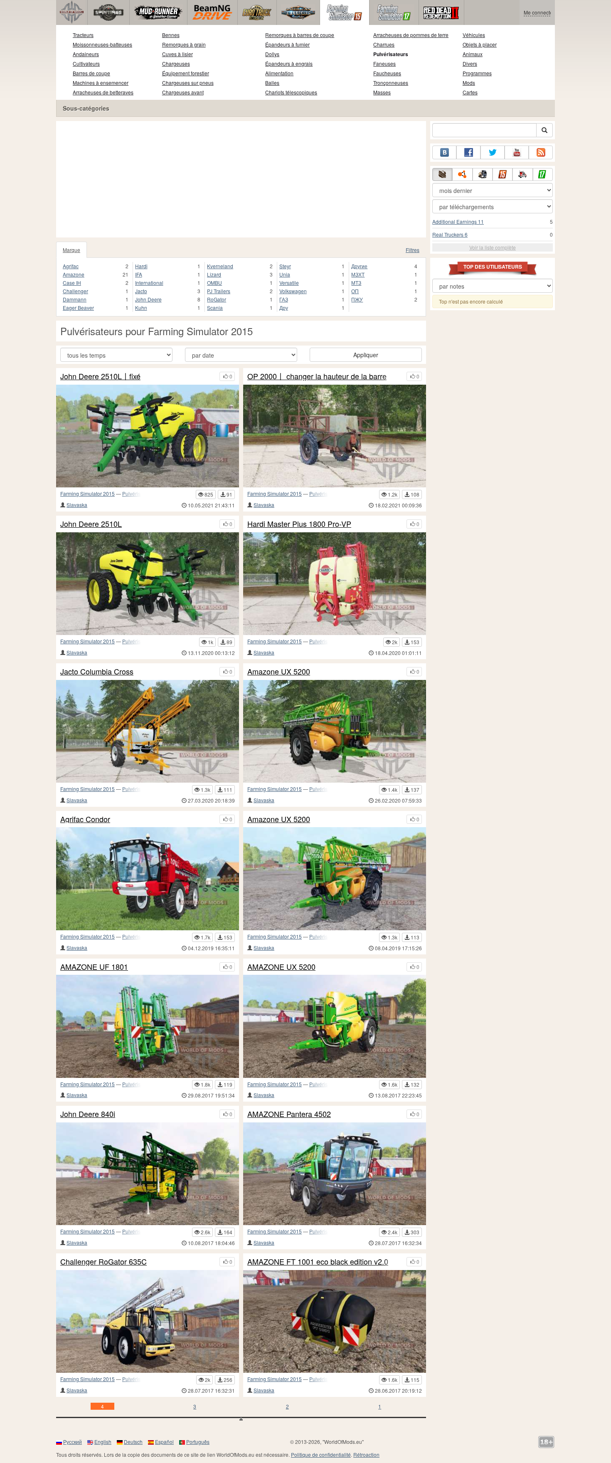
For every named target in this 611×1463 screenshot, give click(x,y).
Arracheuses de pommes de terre (410, 34)
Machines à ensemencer (100, 82)
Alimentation (279, 73)
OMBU (214, 282)
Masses (382, 92)
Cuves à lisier (177, 53)
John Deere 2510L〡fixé (100, 376)
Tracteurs (83, 34)
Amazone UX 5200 (278, 671)
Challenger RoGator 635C (103, 1262)
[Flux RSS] (541, 152)
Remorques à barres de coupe (299, 34)
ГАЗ (283, 299)
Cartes (470, 92)
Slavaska (77, 504)
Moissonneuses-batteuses (102, 44)
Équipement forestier (185, 73)
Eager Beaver (78, 307)
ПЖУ (357, 299)
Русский (72, 1441)
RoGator (216, 299)
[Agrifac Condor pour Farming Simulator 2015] (147, 878)
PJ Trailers (218, 290)
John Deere (148, 299)
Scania (215, 307)
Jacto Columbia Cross (96, 671)
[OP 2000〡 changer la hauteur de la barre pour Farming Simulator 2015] (334, 436)
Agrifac (71, 265)
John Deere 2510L (91, 524)
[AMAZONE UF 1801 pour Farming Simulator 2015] (147, 1026)
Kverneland (220, 265)
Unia (284, 274)
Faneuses (384, 63)
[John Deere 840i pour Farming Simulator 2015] (147, 1173)
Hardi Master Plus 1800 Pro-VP (299, 524)
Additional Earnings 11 (458, 221)
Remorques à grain (184, 44)
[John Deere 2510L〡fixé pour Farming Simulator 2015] (147, 436)
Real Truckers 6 (450, 234)
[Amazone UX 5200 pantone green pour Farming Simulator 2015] (334, 731)
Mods (469, 82)
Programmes (477, 73)
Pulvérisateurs (390, 54)
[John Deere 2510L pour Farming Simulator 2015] (147, 583)
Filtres (412, 249)
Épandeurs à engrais (289, 63)
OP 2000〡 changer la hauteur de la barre (317, 376)
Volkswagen (293, 290)
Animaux (473, 53)
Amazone (73, 274)
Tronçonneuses (390, 82)
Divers (470, 63)
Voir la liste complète (492, 247)
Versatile (289, 282)
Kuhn (141, 307)
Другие (359, 265)
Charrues (383, 44)
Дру (283, 307)
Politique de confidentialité (321, 1454)
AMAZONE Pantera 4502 (289, 1114)
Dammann (74, 299)
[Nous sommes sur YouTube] (517, 152)
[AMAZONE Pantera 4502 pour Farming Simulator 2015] (334, 1173)
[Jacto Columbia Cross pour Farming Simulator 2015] (147, 731)
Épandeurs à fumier (287, 44)
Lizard (214, 274)
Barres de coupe (91, 73)
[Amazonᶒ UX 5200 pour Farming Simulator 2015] (334, 878)
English (102, 1441)
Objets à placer (480, 44)
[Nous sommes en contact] (444, 152)
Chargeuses (176, 63)
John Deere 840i (87, 1114)
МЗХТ (358, 274)
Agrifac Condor (85, 819)
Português (197, 1441)
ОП (355, 290)
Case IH (72, 282)
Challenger (75, 290)
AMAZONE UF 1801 (94, 967)
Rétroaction (366, 1454)
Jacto (141, 290)
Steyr (285, 265)
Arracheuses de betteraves (103, 92)
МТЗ (356, 282)
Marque (71, 249)
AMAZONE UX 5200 (281, 967)
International (149, 282)
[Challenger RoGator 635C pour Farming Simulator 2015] (147, 1321)
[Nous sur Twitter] (492, 152)
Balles (272, 82)
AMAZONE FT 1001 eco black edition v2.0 (317, 1262)
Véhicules (474, 34)
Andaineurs (86, 53)
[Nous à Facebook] (468, 152)
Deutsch (133, 1441)
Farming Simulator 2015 (87, 493)
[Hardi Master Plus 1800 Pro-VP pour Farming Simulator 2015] (334, 583)
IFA (138, 274)
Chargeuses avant (183, 92)
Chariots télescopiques (291, 92)
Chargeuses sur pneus (188, 82)
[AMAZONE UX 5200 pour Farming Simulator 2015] (334, 1026)
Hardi (141, 265)
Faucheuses (387, 73)
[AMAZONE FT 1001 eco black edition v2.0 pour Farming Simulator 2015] (334, 1321)
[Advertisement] (241, 179)
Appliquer (365, 355)
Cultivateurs (86, 63)
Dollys (272, 53)
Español (164, 1441)
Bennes (171, 34)
